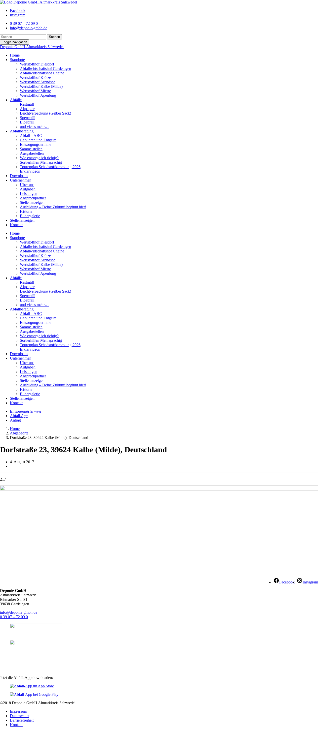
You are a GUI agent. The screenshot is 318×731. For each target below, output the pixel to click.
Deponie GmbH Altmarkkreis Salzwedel (32, 47)
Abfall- (19, 416)
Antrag (15, 420)
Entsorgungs (25, 411)
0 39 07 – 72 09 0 (14, 617)
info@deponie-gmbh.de (18, 612)
